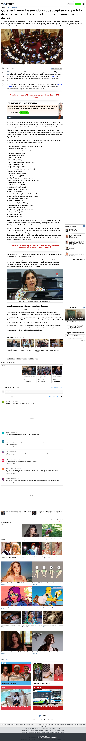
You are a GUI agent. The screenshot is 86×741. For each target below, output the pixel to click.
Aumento (19, 358)
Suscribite (78, 4)
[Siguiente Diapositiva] (62, 375)
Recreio (58, 730)
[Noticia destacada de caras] (16, 688)
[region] (32, 453)
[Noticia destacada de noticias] (16, 663)
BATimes (53, 728)
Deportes (36, 724)
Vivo (84, 724)
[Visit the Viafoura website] (60, 519)
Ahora (2, 724)
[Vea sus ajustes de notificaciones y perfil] (83, 4)
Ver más (81, 340)
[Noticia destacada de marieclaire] (48, 663)
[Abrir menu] (2, 4)
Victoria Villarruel (11, 358)
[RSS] (48, 719)
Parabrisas (43, 728)
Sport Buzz (54, 730)
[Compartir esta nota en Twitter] (3, 72)
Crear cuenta (59, 387)
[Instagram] (45, 719)
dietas (52, 76)
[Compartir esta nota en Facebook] (3, 68)
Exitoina (76, 724)
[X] (37, 719)
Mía (50, 728)
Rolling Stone (48, 730)
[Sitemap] (52, 719)
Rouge (47, 728)
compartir (55, 446)
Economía (17, 724)
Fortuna (38, 728)
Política (12, 724)
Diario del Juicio (43, 726)
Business (52, 724)
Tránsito (62, 732)
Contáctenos (37, 732)
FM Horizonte (58, 728)
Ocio (40, 724)
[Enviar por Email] (3, 80)
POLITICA (3, 7)
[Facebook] (34, 719)
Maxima (62, 730)
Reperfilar (48, 724)
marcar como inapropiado (59, 406)
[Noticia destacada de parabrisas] (48, 688)
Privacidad (43, 732)
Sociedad (21, 724)
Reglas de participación (54, 732)
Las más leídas (71, 308)
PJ (36, 358)
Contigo (32, 730)
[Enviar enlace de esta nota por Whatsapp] (3, 76)
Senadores (31, 358)
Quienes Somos (31, 732)
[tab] (7, 397)
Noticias (69, 724)
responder (8, 446)
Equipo (47, 732)
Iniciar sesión (53, 387)
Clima (32, 724)
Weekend (34, 728)
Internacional (27, 724)
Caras (72, 724)
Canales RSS (24, 732)
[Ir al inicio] (9, 4)
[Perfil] (9, 660)
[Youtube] (41, 719)
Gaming (80, 724)
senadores (47, 72)
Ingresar (71, 4)
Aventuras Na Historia (39, 730)
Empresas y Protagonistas (60, 724)
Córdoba (43, 724)
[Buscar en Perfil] (83, 1)
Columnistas (70, 226)
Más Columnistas (78, 259)
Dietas (25, 358)
